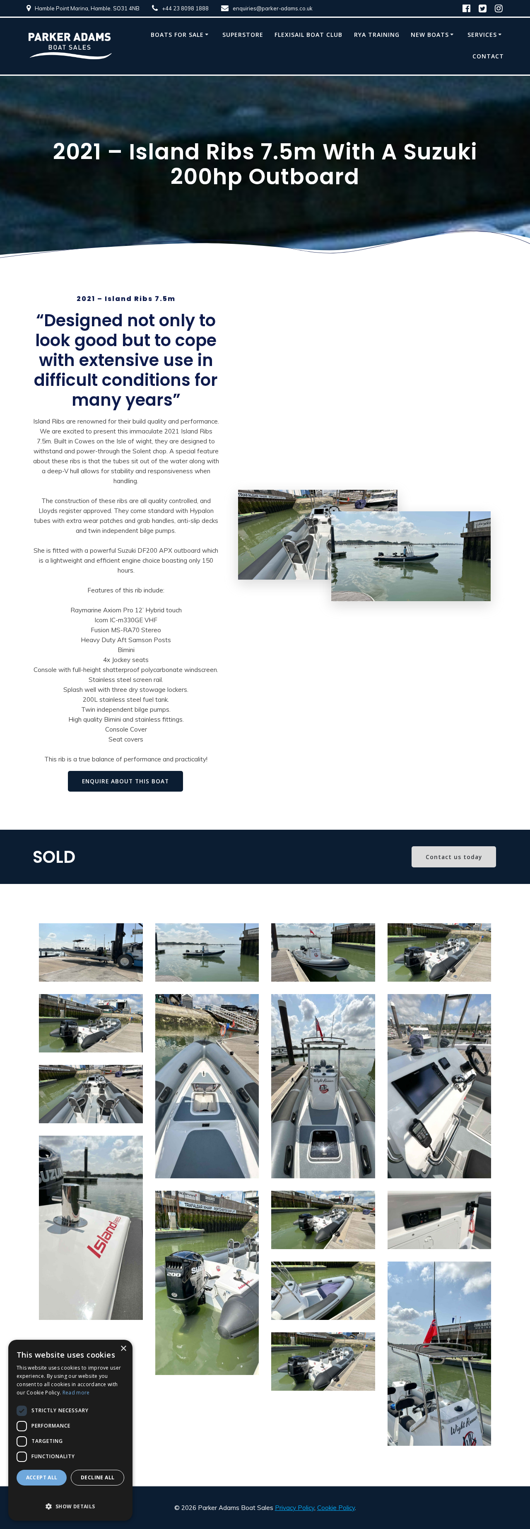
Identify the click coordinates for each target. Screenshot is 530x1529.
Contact (488, 56)
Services (482, 35)
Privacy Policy (294, 1508)
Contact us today (454, 857)
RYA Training (377, 35)
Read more (76, 1392)
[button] (70, 1501)
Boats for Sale (177, 35)
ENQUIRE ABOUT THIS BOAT (125, 781)
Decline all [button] (97, 1477)
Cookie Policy (336, 1508)
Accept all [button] (42, 1477)
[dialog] (70, 1430)
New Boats (430, 35)
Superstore (242, 35)
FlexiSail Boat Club (308, 35)
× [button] (123, 1349)
